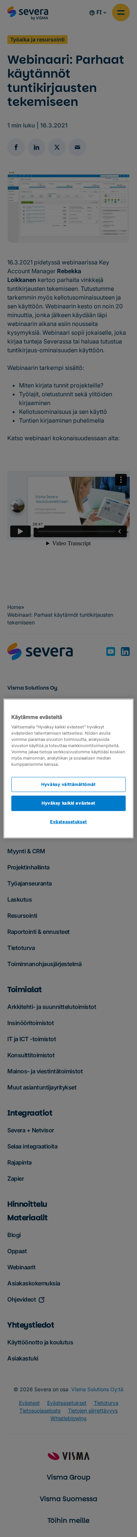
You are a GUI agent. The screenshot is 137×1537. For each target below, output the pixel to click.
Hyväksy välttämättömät (68, 784)
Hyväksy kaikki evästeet (68, 803)
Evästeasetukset (68, 821)
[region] (68, 768)
